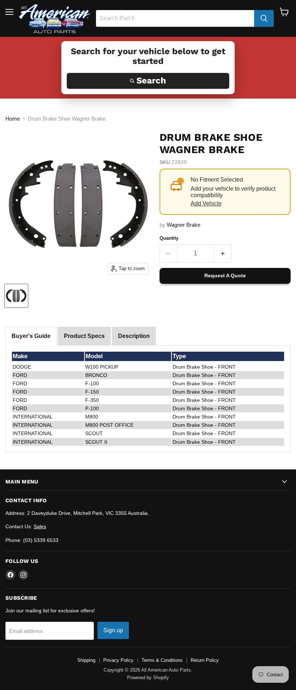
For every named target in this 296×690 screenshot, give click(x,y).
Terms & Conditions (162, 660)
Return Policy (205, 660)
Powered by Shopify (148, 677)
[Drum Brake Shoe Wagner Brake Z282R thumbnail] (16, 295)
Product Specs (84, 336)
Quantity (169, 238)
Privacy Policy (118, 660)
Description (134, 336)
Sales (40, 526)
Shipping (86, 660)
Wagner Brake (183, 225)
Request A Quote (225, 275)
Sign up (113, 630)
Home (12, 119)
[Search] (264, 18)
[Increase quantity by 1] (223, 253)
